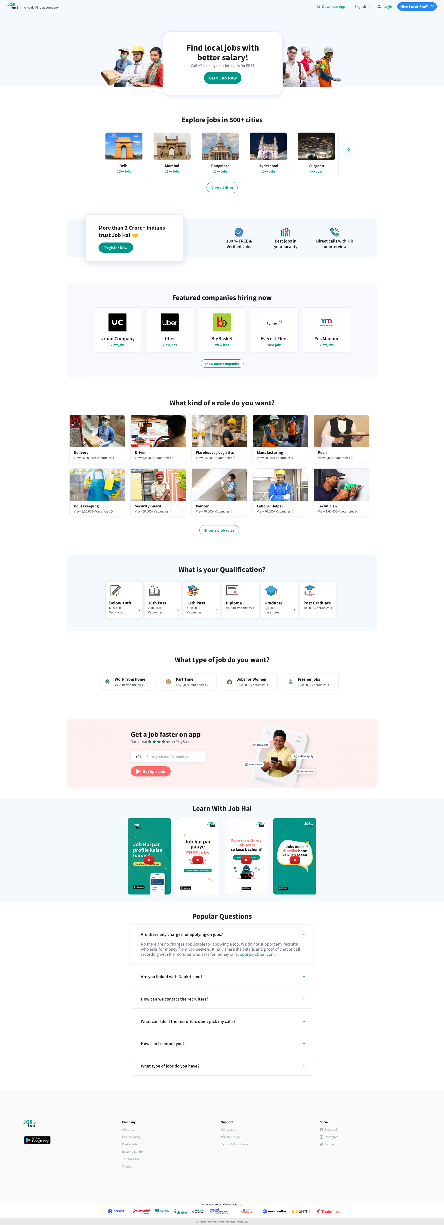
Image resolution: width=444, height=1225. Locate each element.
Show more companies (222, 363)
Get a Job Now (223, 78)
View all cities (222, 187)
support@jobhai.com (255, 954)
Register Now (115, 247)
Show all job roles (219, 530)
